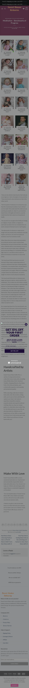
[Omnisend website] (14, 362)
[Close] (26, 324)
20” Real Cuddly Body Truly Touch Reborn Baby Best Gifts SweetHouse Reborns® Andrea (18, 685)
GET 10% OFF (14, 351)
